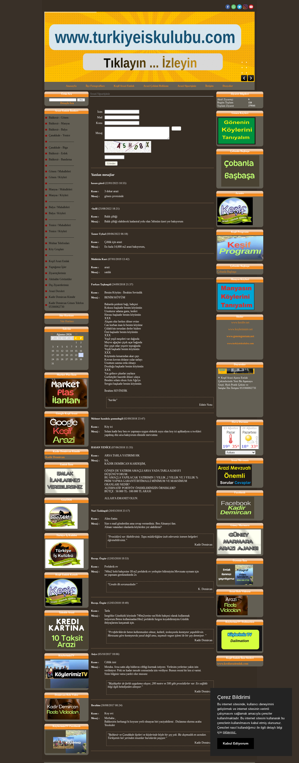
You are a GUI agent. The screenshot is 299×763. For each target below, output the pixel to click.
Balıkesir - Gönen (58, 117)
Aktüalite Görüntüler (60, 279)
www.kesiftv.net (240, 322)
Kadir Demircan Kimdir (62, 297)
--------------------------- (61, 141)
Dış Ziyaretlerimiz (59, 285)
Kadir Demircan (55, 457)
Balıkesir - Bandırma (60, 159)
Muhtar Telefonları (59, 243)
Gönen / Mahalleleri (60, 171)
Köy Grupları (56, 249)
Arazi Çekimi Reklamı (155, 85)
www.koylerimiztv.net (240, 329)
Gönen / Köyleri (58, 177)
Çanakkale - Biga (58, 147)
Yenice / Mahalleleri (60, 225)
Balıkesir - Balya (58, 129)
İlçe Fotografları (95, 85)
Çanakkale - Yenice (59, 135)
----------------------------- (62, 219)
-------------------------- (61, 183)
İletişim (209, 85)
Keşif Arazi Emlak (124, 85)
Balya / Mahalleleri (59, 207)
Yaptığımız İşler (57, 267)
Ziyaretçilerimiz (57, 273)
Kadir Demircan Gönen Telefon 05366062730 (66, 304)
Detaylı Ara (67, 103)
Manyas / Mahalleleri (60, 189)
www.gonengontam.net (240, 336)
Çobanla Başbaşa (226, 271)
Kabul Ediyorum (235, 743)
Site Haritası (67, 321)
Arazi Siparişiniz (187, 85)
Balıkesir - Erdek (58, 153)
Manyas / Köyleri (58, 195)
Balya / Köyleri (57, 213)
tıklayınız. (229, 732)
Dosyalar (228, 85)
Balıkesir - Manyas (59, 123)
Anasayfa (71, 85)
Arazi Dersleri (56, 291)
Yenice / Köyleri (58, 231)
